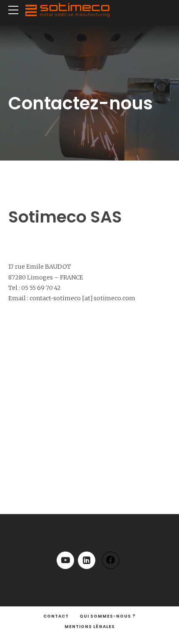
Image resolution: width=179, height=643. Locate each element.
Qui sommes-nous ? (108, 616)
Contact (56, 616)
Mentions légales (90, 626)
